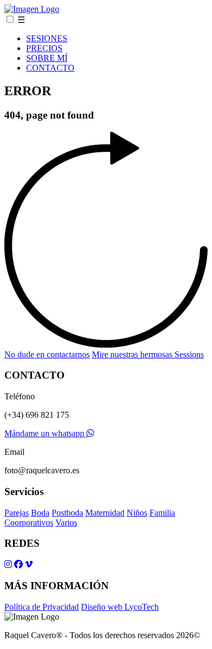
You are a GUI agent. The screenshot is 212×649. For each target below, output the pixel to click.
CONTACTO (50, 67)
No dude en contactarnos (47, 354)
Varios (66, 522)
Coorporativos (28, 522)
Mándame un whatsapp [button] (45, 433)
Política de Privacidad (41, 606)
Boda (40, 512)
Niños (137, 512)
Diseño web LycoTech (120, 606)
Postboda (67, 512)
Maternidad (104, 512)
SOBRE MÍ (46, 58)
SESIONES (46, 38)
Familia (162, 512)
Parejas (16, 512)
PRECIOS (44, 48)
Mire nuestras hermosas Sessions (148, 354)
